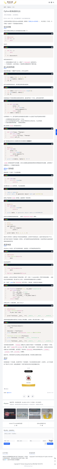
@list (6, 168)
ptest (11, 282)
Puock (31, 466)
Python (9, 7)
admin (25, 402)
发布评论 (51, 443)
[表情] (46, 444)
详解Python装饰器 (33, 21)
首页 (5, 7)
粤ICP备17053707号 (38, 464)
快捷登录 (7, 443)
